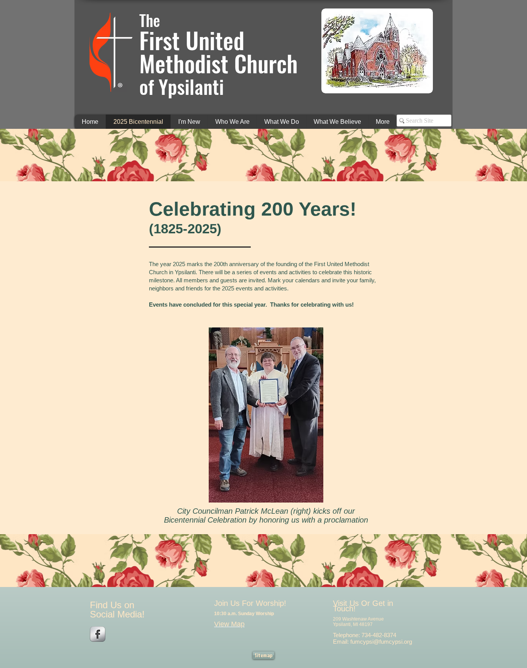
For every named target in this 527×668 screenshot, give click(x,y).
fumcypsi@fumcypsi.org (381, 641)
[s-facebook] (97, 634)
